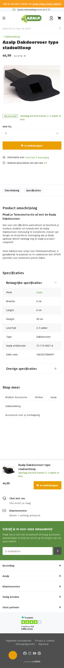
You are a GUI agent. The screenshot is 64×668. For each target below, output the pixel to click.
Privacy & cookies (44, 640)
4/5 (45, 162)
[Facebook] (25, 653)
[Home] (31, 18)
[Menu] (4, 18)
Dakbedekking (12, 36)
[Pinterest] (39, 653)
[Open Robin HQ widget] (13, 655)
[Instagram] (29, 653)
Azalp (39, 292)
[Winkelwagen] (59, 18)
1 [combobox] (6, 133)
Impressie (43, 643)
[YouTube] (34, 653)
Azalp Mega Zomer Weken (46, 3)
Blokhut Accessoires (16, 397)
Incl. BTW (18, 55)
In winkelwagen (33, 145)
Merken (39, 397)
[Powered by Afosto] (32, 661)
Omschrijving (12, 190)
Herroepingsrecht (25, 643)
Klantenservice (18, 510)
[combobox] (32, 28)
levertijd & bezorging (37, 157)
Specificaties (33, 190)
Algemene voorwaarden (18, 640)
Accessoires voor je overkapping (22, 414)
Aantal (7, 126)
